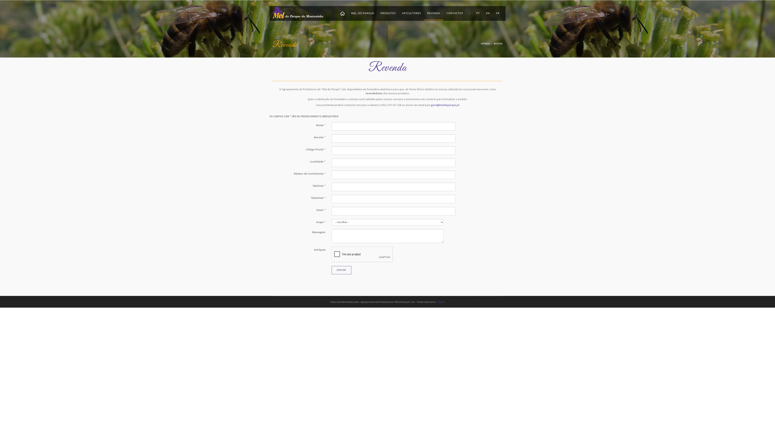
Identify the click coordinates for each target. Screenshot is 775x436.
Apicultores (411, 13)
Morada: (320, 137)
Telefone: (319, 186)
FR (498, 13)
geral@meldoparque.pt (445, 105)
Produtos (388, 13)
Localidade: (318, 161)
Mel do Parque (362, 13)
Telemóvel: (318, 198)
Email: (321, 210)
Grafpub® (440, 301)
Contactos (454, 13)
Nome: (321, 125)
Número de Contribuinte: (310, 173)
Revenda (433, 13)
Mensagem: (319, 232)
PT (478, 13)
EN (488, 13)
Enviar (341, 270)
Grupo (321, 222)
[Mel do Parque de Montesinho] (298, 12)
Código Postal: (316, 149)
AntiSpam (320, 250)
